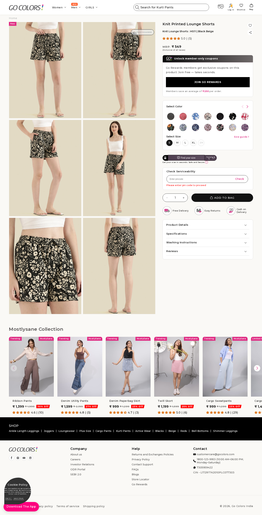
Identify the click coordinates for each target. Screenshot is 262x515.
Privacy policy (43, 506)
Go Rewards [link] (139, 484)
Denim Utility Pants (74, 400)
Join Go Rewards (207, 82)
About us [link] (76, 454)
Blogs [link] (135, 474)
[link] (26, 7)
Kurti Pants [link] (123, 431)
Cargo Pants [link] (103, 431)
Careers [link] (75, 459)
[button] (58, 7)
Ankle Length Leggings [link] (24, 431)
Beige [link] (172, 431)
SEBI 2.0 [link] (75, 474)
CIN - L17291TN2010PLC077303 (213, 472)
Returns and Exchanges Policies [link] (153, 454)
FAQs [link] (135, 469)
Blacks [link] (159, 431)
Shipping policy (94, 506)
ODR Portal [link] (77, 469)
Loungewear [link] (66, 431)
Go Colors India (242, 506)
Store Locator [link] (140, 479)
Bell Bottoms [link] (200, 431)
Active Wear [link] (143, 431)
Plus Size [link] (85, 431)
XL (193, 142)
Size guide (240, 136)
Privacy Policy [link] (141, 459)
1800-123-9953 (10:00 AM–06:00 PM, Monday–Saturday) (220, 461)
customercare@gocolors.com (215, 454)
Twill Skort (165, 400)
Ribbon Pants (22, 400)
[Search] (137, 7)
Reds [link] (183, 431)
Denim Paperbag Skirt (124, 400)
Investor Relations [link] (82, 464)
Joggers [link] (49, 431)
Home (13, 18)
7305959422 (205, 467)
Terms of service (67, 506)
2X (201, 142)
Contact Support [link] (142, 464)
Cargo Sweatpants (219, 400)
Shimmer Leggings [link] (225, 431)
